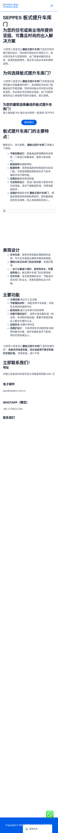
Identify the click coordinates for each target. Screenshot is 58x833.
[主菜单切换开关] (51, 5)
